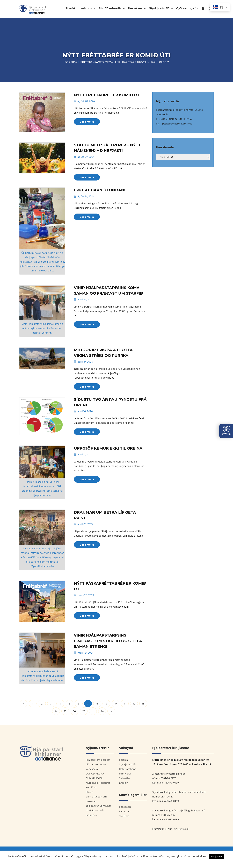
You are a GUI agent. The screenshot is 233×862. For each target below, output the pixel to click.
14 (56, 711)
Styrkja (226, 433)
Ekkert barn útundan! (99, 190)
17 (84, 711)
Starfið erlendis (110, 8)
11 (125, 703)
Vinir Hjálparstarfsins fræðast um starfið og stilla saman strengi (108, 641)
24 (102, 711)
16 (74, 711)
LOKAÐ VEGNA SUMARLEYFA (174, 119)
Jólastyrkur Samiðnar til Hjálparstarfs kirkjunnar (98, 810)
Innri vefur (203, 9)
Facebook (125, 806)
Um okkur (135, 8)
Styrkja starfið (159, 8)
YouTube (124, 816)
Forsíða (70, 62)
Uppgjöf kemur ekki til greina (108, 448)
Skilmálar (124, 778)
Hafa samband (127, 769)
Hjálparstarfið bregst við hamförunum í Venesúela (98, 764)
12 (134, 703)
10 (115, 703)
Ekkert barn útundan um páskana (96, 796)
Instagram (125, 811)
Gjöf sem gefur (187, 8)
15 (65, 711)
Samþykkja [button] (216, 856)
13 (143, 703)
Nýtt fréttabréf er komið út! (107, 95)
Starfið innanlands (79, 8)
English (123, 782)
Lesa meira (87, 121)
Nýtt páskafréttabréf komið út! (174, 123)
